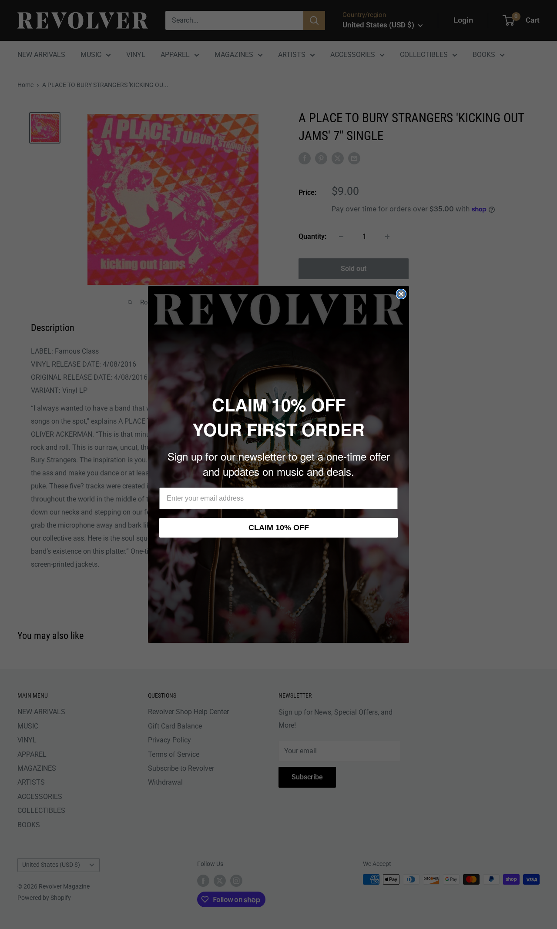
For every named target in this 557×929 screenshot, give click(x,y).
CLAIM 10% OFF (278, 527)
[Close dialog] (401, 294)
